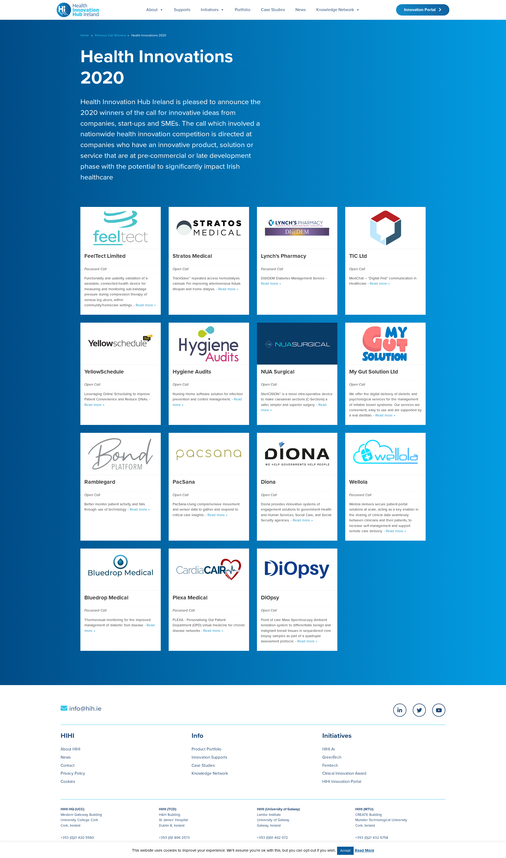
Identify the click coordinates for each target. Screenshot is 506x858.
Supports (182, 9)
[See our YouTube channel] (438, 710)
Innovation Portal (421, 9)
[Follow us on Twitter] (419, 710)
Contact (68, 765)
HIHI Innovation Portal (341, 781)
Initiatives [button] (209, 9)
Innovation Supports (209, 757)
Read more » (146, 305)
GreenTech (331, 757)
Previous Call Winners (110, 35)
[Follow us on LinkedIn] (399, 710)
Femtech (330, 765)
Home (84, 35)
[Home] (76, 8)
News (300, 9)
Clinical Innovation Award (344, 773)
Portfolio (242, 9)
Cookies (68, 781)
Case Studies (273, 9)
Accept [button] (345, 851)
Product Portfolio (206, 749)
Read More (364, 850)
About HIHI (70, 749)
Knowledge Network (335, 9)
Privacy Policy (73, 773)
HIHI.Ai (328, 749)
